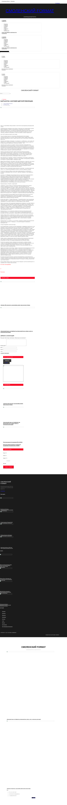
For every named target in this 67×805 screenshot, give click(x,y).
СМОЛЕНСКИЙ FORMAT (30, 10)
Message (4, 463)
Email (2, 349)
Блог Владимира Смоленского (9, 32)
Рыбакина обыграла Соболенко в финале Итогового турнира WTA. (6, 535)
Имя (2, 347)
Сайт (1, 351)
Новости (4, 21)
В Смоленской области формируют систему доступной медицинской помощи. (5, 605)
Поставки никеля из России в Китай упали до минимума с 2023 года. (7, 522)
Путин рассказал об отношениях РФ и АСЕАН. (13, 442)
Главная (4, 20)
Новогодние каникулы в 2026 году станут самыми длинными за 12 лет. (7, 548)
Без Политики (6, 30)
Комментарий (3, 345)
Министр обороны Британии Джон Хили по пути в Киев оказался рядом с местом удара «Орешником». (6, 566)
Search (8, 51)
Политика (4, 99)
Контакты (4, 33)
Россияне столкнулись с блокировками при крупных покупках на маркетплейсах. (7, 510)
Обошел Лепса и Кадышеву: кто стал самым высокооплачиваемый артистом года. (6, 579)
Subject (4, 458)
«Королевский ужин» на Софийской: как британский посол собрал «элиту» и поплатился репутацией (11, 423)
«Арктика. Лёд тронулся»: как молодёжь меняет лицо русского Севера (15, 305)
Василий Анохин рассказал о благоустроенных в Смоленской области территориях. (5, 592)
